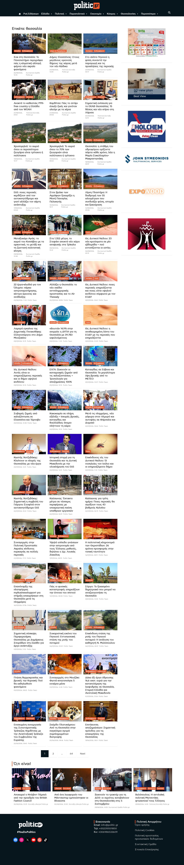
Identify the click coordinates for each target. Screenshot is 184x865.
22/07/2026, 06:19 (91, 511)
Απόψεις (89, 51)
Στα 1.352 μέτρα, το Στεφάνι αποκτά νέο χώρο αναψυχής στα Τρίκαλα (65, 241)
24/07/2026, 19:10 (56, 429)
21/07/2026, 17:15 (20, 558)
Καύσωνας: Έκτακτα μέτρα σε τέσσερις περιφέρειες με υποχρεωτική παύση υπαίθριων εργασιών (61, 504)
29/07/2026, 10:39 (91, 341)
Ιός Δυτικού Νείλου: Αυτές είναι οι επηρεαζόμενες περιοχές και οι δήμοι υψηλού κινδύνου (28, 375)
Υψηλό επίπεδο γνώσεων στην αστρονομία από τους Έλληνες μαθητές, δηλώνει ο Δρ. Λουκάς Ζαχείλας (64, 548)
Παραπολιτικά (77, 14)
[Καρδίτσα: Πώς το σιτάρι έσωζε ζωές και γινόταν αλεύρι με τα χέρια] (65, 90)
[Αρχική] (19, 13)
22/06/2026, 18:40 (20, 743)
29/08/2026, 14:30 (141, 804)
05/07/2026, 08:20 (20, 690)
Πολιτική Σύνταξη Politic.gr (159, 804)
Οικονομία (95, 14)
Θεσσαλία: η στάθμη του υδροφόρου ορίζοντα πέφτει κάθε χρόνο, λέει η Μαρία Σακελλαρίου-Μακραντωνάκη (100, 152)
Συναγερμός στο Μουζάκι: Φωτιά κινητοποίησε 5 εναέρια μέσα (65, 680)
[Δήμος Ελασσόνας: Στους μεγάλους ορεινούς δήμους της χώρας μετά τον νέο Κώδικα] (65, 43)
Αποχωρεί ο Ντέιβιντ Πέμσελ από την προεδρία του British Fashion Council (30, 798)
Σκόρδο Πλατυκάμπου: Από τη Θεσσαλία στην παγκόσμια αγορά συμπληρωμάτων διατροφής (63, 731)
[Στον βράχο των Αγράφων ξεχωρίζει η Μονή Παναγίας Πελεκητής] (65, 179)
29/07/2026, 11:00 (56, 341)
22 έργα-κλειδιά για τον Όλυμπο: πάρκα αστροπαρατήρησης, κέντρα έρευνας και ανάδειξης (27, 290)
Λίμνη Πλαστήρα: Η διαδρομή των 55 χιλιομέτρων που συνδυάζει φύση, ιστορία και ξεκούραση (99, 198)
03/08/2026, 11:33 (20, 300)
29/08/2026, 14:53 (101, 807)
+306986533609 (108, 832)
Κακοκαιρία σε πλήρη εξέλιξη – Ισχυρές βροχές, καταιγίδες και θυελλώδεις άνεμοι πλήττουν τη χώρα (64, 419)
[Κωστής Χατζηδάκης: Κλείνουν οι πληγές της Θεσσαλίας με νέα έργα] (29, 444)
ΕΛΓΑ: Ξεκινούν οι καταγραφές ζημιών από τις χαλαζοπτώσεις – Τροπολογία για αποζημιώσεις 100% (64, 375)
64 (71, 754)
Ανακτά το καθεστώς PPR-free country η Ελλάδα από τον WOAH (29, 106)
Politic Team (32, 300)
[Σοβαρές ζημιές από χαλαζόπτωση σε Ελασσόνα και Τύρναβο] (29, 400)
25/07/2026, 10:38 (20, 423)
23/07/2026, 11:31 (91, 470)
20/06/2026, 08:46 (56, 740)
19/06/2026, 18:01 (91, 740)
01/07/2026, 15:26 (91, 696)
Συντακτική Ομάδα (145, 844)
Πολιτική (59, 14)
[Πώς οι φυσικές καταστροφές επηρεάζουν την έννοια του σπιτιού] (65, 573)
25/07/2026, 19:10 (56, 385)
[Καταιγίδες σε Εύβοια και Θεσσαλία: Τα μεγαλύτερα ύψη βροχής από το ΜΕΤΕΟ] (100, 356)
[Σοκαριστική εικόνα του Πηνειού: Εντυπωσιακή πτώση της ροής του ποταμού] (65, 620)
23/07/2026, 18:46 (91, 426)
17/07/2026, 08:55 (56, 558)
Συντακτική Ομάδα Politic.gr (119, 807)
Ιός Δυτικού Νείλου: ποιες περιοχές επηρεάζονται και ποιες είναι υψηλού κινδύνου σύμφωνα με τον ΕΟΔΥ (100, 290)
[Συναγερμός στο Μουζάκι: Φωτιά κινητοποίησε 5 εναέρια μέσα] (65, 664)
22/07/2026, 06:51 (56, 514)
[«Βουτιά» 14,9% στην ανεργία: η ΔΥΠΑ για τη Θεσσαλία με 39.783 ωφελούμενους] (65, 315)
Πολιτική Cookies (144, 830)
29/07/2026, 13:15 (20, 341)
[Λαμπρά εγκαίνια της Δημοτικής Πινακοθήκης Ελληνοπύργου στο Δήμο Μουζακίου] (29, 315)
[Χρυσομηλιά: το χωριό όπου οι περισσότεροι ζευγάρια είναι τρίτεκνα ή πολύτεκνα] (29, 133)
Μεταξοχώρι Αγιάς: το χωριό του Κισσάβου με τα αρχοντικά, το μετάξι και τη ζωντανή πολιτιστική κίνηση (29, 244)
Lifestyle (18, 788)
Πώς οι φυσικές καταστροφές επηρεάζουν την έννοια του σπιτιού (65, 589)
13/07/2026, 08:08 (56, 596)
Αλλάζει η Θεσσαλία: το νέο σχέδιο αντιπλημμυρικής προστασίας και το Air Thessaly (63, 290)
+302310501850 (108, 828)
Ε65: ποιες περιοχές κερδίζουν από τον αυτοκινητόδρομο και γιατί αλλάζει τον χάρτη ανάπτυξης (27, 198)
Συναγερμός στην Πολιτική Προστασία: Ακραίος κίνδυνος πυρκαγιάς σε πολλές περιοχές (26, 548)
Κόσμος (111, 14)
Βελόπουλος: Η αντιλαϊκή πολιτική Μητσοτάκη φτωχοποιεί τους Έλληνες (150, 798)
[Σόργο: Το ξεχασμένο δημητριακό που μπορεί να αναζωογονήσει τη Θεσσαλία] (100, 573)
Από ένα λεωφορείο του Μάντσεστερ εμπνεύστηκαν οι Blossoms (71, 798)
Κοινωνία (18, 536)
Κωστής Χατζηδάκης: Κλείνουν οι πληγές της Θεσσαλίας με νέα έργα (27, 460)
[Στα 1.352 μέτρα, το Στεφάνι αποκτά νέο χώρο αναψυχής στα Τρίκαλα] (65, 225)
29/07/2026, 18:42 (91, 300)
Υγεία (88, 232)
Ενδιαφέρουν (27, 51)
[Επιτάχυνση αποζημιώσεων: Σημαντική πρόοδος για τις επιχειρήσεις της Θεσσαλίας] (100, 711)
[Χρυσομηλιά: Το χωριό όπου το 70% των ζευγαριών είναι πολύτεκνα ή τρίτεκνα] (65, 133)
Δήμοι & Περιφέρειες (58, 51)
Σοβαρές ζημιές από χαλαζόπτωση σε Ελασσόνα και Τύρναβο (27, 416)
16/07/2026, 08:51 (91, 555)
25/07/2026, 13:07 (91, 382)
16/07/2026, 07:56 (20, 605)
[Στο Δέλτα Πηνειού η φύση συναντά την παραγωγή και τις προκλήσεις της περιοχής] (100, 43)
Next (82, 754)
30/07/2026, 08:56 (56, 300)
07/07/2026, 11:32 (20, 649)
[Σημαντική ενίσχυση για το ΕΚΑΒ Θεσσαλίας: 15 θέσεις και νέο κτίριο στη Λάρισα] (100, 90)
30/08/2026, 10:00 (61, 804)
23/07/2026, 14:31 (20, 467)
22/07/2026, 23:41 (20, 511)
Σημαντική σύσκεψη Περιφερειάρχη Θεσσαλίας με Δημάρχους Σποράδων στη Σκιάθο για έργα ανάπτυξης (29, 639)
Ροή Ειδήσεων (31, 14)
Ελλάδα (45, 14)
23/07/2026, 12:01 (56, 470)
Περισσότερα (148, 14)
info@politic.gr (109, 825)
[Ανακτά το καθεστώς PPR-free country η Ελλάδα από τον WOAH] (29, 90)
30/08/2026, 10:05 (20, 804)
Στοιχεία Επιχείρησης (147, 849)
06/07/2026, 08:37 (91, 646)
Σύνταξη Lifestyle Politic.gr (38, 804)
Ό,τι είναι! (26, 788)
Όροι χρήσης (142, 825)
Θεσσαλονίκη (128, 14)
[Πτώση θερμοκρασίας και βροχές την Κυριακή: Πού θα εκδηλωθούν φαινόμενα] (29, 664)
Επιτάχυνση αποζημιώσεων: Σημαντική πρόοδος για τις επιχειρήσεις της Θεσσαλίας (100, 731)
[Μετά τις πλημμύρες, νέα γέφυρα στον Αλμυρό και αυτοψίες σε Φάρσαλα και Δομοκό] (100, 400)
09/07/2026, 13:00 (91, 599)
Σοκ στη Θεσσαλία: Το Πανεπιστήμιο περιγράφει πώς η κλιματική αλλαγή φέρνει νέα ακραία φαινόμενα (28, 63)
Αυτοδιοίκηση (20, 322)
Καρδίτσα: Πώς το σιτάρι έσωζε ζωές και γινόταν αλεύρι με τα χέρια (64, 106)
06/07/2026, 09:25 (56, 646)
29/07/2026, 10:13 (20, 385)
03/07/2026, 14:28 (56, 687)
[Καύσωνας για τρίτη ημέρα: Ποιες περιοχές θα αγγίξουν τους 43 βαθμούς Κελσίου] (100, 485)
